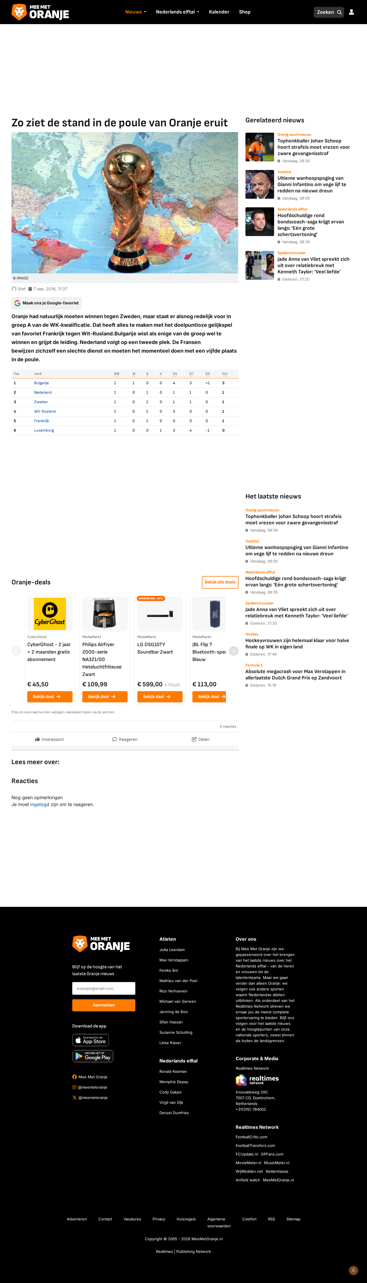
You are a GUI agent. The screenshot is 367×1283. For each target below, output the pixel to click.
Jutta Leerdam (172, 949)
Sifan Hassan (171, 1022)
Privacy (159, 1219)
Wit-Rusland (45, 411)
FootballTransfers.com (255, 1145)
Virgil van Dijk (171, 1102)
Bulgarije (41, 382)
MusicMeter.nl (276, 1162)
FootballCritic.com (251, 1137)
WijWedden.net (249, 1171)
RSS (271, 1219)
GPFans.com (272, 1154)
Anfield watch (248, 1180)
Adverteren (77, 1219)
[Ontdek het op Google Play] (93, 1056)
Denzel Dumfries (174, 1112)
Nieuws (133, 12)
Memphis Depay (173, 1081)
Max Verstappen (173, 960)
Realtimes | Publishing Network (183, 1251)
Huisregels (186, 1219)
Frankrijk (41, 420)
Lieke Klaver (170, 1042)
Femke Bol (168, 970)
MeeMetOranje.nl (278, 1180)
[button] (144, 12)
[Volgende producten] (234, 651)
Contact (105, 1219)
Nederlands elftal (175, 12)
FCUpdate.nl (247, 1154)
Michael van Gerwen (177, 1001)
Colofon (249, 1219)
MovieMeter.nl (248, 1162)
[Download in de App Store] (90, 1040)
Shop (245, 12)
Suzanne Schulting (175, 1032)
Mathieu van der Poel (178, 980)
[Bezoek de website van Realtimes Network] (257, 1080)
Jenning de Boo (173, 1011)
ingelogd (39, 804)
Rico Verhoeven (173, 991)
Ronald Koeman (173, 1071)
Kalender (219, 12)
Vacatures (132, 1219)
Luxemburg (44, 430)
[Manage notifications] (353, 1270)
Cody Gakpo (170, 1092)
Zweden (41, 401)
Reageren (128, 739)
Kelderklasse (277, 1171)
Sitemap (293, 1219)
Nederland (43, 392)
